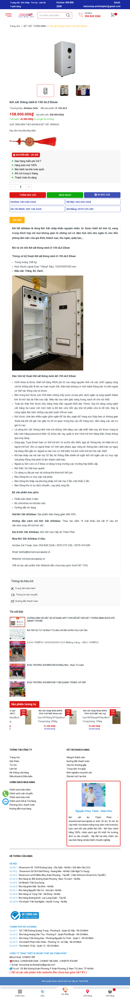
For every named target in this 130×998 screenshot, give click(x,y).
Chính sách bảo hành (20, 789)
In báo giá (103, 194)
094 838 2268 (92, 16)
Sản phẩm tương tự (23, 704)
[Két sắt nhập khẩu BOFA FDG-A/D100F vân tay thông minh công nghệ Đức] (73, 717)
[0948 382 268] (5, 793)
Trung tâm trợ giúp (76, 769)
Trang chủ (15, 3)
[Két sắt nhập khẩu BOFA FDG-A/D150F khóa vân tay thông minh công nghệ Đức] (28, 717)
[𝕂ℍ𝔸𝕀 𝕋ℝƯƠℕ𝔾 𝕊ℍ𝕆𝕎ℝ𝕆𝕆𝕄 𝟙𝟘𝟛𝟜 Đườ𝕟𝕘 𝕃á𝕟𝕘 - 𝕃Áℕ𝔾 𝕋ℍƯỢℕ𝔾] (17, 651)
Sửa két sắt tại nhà (76, 776)
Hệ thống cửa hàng (19, 772)
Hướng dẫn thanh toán (78, 761)
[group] (65, 57)
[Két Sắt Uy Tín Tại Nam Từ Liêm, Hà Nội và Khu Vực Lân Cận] (17, 634)
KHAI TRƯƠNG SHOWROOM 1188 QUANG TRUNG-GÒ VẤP (56, 682)
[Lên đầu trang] (120, 981)
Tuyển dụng (15, 6)
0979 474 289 (85, 209)
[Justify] (68, 15)
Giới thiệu (25, 3)
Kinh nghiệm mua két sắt (79, 772)
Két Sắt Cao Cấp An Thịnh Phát (74, 981)
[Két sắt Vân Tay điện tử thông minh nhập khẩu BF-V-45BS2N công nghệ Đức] (118, 717)
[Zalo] (5, 801)
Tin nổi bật (16, 611)
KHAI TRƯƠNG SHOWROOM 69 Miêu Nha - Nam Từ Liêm (55, 665)
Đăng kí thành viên (76, 757)
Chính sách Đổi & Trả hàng (23, 801)
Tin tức (34, 3)
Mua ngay (65, 195)
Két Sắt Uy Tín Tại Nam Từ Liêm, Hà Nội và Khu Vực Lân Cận (57, 630)
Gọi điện (65, 994)
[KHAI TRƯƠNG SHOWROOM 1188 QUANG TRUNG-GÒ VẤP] (17, 689)
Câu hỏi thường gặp (76, 765)
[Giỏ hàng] (112, 15)
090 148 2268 (33, 209)
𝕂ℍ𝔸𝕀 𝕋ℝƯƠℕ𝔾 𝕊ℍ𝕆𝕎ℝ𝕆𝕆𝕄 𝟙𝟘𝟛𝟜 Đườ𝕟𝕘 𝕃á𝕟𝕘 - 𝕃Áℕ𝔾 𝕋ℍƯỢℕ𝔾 (63, 642)
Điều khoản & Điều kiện (21, 776)
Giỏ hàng (110, 996)
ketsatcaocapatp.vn (34, 558)
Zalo (42, 996)
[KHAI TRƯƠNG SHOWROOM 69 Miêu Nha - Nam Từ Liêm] (17, 671)
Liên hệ (42, 3)
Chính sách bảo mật (20, 797)
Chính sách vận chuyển (21, 793)
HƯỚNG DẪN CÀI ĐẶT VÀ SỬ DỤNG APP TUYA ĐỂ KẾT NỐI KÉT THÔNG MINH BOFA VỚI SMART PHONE (71, 619)
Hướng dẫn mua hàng (20, 808)
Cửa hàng (87, 996)
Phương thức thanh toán (22, 805)
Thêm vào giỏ (27, 195)
